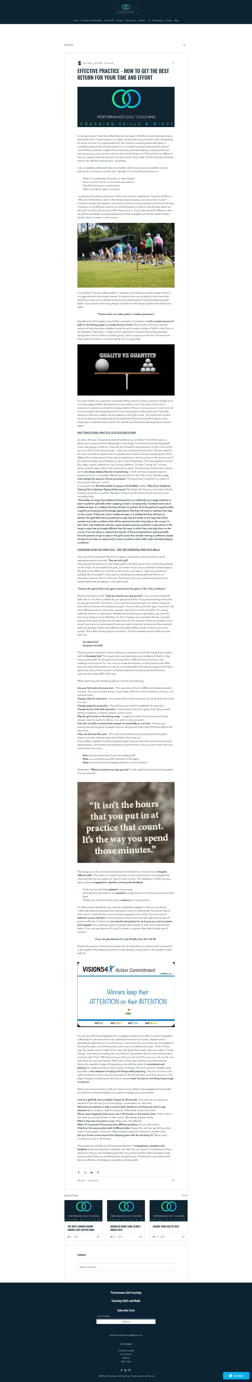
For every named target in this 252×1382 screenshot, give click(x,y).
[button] (184, 45)
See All (185, 1195)
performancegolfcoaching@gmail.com (126, 1335)
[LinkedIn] (125, 1370)
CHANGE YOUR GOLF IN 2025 (166, 1226)
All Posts (68, 44)
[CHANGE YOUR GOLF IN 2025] (169, 1210)
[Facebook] (121, 1370)
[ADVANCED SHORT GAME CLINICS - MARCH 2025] (126, 1210)
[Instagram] (129, 1370)
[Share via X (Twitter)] (85, 1172)
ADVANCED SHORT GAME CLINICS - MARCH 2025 (126, 1228)
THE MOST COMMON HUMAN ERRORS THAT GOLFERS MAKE (81, 1228)
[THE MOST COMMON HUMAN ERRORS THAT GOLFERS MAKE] (83, 1210)
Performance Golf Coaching (126, 1292)
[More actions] (173, 63)
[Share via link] (98, 1172)
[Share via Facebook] (78, 1172)
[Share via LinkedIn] (91, 1172)
